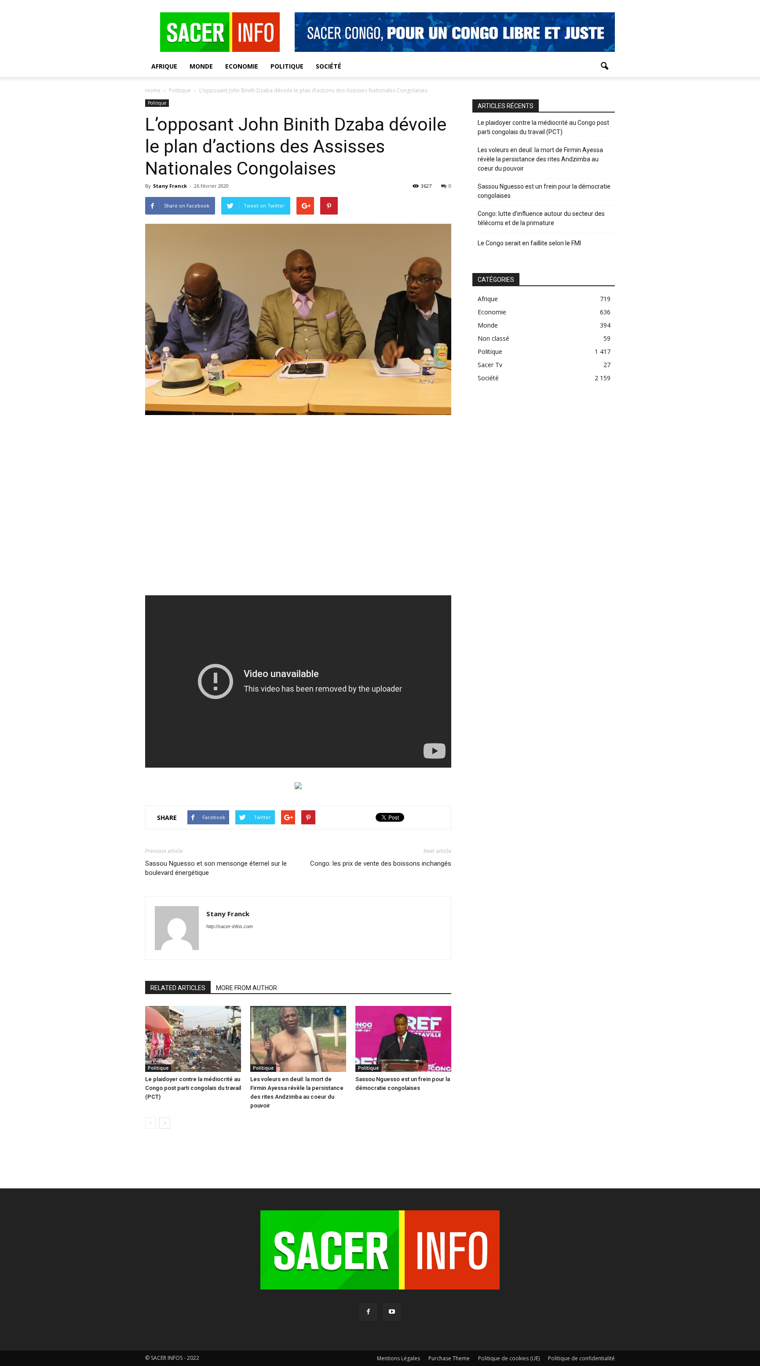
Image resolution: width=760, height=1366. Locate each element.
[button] (604, 66)
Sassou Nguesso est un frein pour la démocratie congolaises (544, 191)
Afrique (164, 66)
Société (328, 66)
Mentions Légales (398, 1358)
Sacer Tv (490, 365)
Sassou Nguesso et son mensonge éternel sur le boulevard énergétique (216, 868)
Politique (286, 66)
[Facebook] (368, 1312)
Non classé (493, 338)
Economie (241, 66)
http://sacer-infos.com (229, 926)
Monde (201, 66)
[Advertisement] (298, 510)
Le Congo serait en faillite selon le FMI (529, 243)
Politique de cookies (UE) (509, 1358)
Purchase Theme (449, 1358)
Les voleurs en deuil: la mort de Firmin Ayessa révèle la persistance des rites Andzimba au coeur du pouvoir (540, 159)
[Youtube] (392, 1312)
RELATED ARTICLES (177, 987)
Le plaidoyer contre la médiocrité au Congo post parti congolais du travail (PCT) (193, 1088)
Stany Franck (170, 185)
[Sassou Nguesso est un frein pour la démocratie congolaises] (403, 1039)
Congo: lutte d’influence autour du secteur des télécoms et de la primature (541, 218)
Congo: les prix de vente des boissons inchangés (380, 863)
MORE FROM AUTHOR (246, 987)
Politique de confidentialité (581, 1358)
